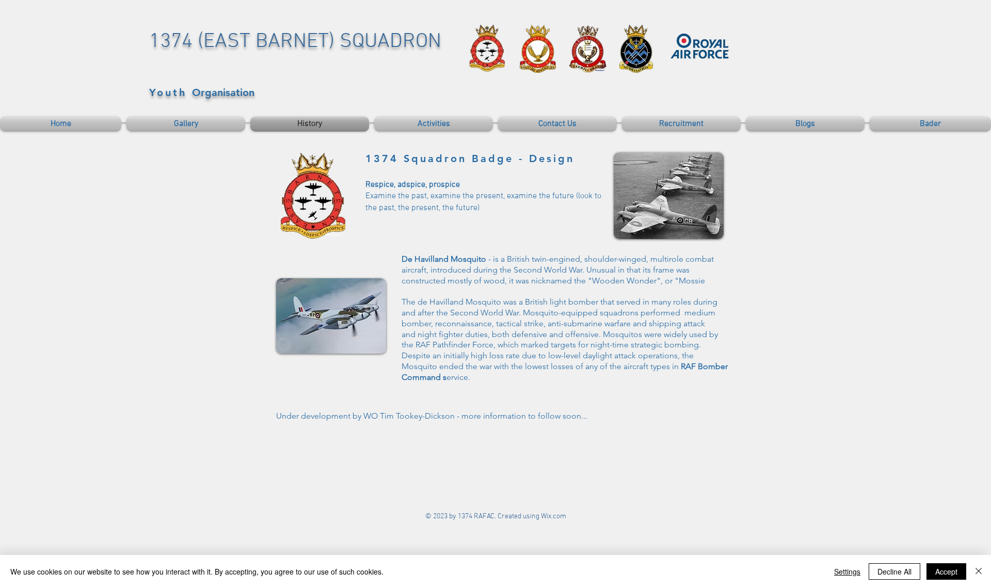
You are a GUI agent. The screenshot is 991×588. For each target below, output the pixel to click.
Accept (946, 571)
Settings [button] (847, 571)
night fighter (440, 334)
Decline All (894, 571)
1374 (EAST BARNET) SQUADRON (295, 41)
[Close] (978, 571)
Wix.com (553, 516)
